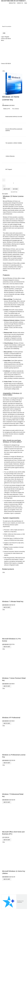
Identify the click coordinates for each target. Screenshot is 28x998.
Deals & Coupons (5, 938)
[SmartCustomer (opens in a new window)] (8, 901)
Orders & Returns (5, 918)
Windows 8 (12, 292)
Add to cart (7, 189)
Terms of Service (5, 923)
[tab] (14, 192)
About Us (3, 912)
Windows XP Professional (11, 717)
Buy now (15, 189)
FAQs (2, 915)
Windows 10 (11, 201)
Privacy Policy (4, 920)
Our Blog (3, 941)
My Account (4, 930)
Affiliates (3, 933)
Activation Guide (5, 935)
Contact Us (4, 943)
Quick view (4, 598)
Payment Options (5, 926)
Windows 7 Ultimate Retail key (12, 601)
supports (21, 242)
